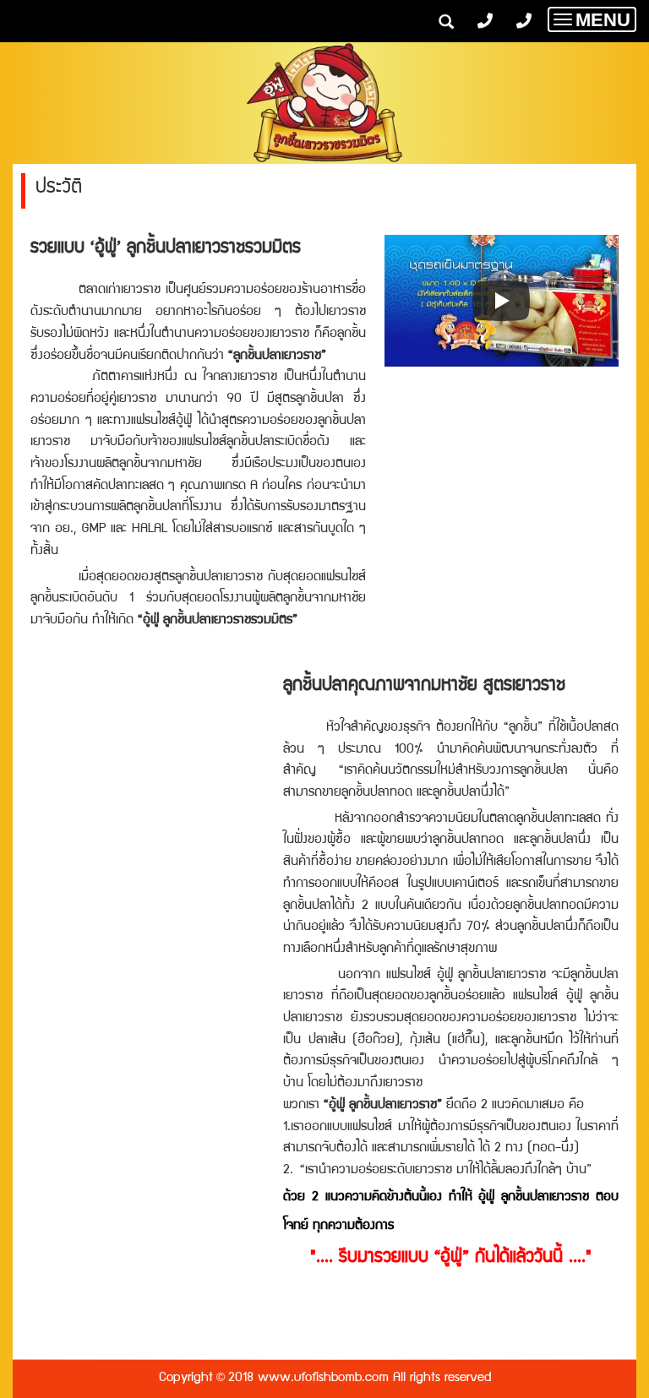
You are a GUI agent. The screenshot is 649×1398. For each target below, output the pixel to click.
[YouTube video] (501, 301)
